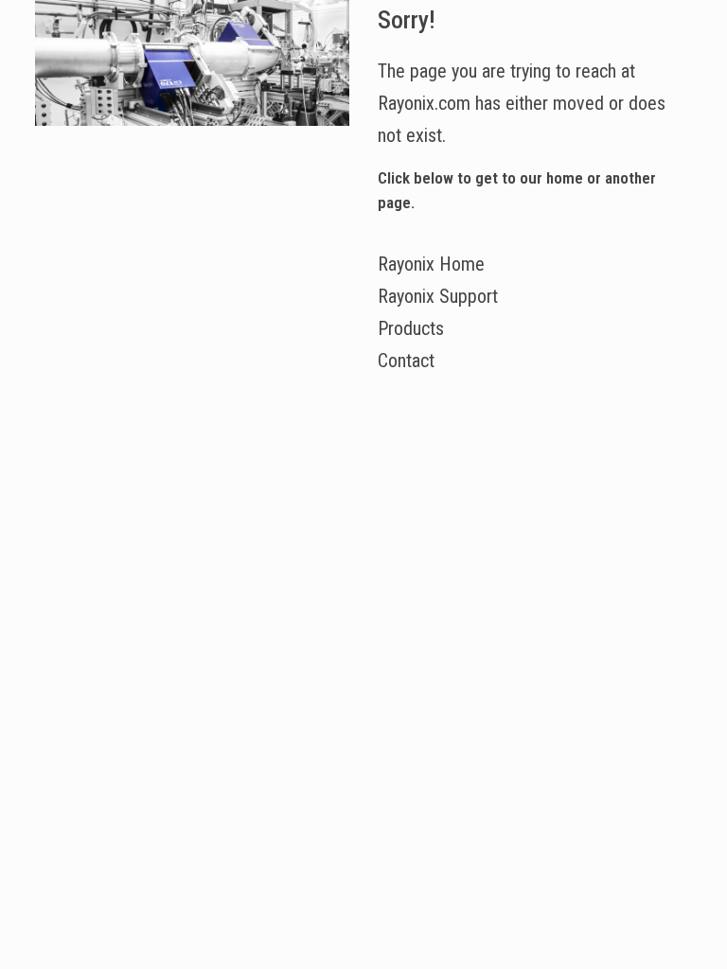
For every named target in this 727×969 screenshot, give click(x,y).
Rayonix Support (438, 296)
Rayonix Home (431, 264)
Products (411, 328)
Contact (406, 360)
